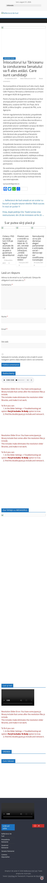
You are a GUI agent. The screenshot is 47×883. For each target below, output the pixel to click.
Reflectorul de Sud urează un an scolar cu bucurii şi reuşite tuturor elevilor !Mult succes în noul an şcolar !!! (23, 203)
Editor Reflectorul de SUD (28, 78)
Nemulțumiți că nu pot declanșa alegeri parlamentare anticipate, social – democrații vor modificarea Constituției (38, 248)
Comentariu (7, 285)
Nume (4, 316)
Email (4, 329)
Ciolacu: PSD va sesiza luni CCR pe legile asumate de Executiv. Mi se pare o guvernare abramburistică (8, 247)
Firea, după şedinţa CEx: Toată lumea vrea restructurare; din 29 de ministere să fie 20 (23, 213)
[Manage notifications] (42, 878)
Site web (4, 342)
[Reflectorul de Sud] (3, 20)
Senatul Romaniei (7, 851)
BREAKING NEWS (9, 58)
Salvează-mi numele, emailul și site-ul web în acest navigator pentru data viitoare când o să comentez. (22, 358)
